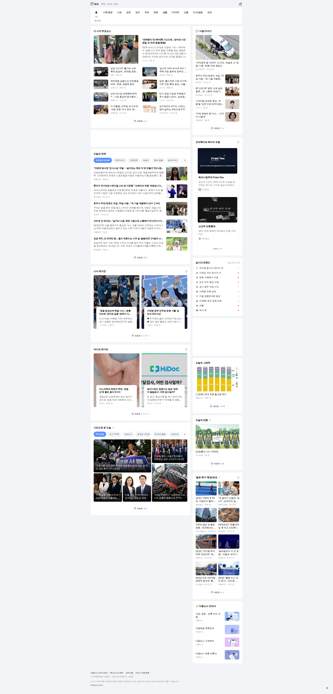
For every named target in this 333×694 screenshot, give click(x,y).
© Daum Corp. (97, 685)
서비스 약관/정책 (142, 673)
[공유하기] (239, 4)
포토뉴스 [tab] (128, 434)
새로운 (142, 121)
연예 (103, 4)
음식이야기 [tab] (173, 160)
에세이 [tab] (146, 160)
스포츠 (110, 4)
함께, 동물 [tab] (158, 160)
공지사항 (129, 673)
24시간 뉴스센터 (116, 673)
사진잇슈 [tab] (175, 434)
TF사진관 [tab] (100, 434)
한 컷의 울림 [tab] (160, 434)
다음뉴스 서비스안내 (99, 673)
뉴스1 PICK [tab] (114, 434)
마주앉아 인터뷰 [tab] (103, 160)
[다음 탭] (184, 160)
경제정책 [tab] (134, 160)
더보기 (216, 248)
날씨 (116, 4)
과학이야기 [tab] (120, 160)
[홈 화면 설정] (327, 688)
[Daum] (92, 4)
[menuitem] (96, 12)
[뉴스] (96, 4)
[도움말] (186, 271)
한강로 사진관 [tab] (143, 434)
